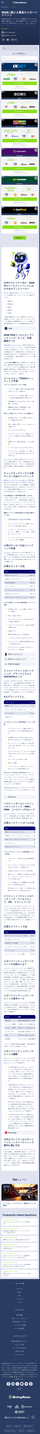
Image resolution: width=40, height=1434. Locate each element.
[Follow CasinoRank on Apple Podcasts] (31, 1384)
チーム (19, 1302)
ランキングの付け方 (19, 1348)
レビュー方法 (19, 1344)
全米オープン (9, 717)
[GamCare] (26, 1406)
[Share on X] (3, 39)
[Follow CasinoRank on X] (17, 1384)
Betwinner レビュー (20, 202)
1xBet (9, 307)
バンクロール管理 (20, 1325)
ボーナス (20, 1289)
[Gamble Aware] (17, 1417)
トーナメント (19, 1299)
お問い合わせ (19, 1351)
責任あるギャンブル (19, 1322)
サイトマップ (19, 1355)
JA (18, 1389)
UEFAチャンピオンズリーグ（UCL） (14, 480)
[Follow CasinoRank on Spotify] (26, 1384)
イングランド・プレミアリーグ (14, 590)
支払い (19, 1292)
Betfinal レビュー (20, 230)
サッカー (6, 552)
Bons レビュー (19, 114)
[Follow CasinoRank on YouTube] (22, 1384)
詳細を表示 (18, 238)
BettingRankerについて (20, 1341)
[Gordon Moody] (19, 1411)
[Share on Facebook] (8, 39)
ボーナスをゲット (19, 83)
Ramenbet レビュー (20, 172)
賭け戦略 (20, 1315)
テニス (6, 681)
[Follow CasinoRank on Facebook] (8, 1384)
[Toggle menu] (2, 2)
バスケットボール (9, 813)
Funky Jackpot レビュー (20, 143)
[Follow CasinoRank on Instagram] (13, 1384)
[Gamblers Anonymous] (17, 1406)
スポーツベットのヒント (19, 1318)
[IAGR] (9, 1406)
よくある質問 (19, 1328)
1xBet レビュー (19, 86)
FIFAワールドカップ (13, 345)
